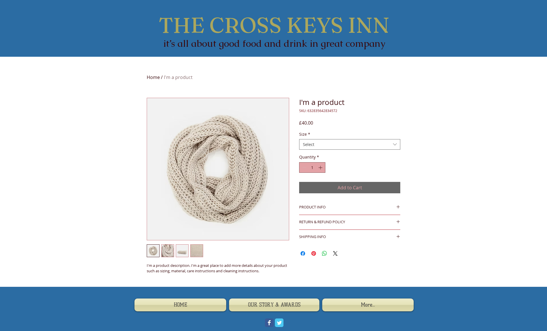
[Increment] (320, 167)
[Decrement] (303, 167)
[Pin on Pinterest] (313, 253)
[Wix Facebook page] (269, 322)
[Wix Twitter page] (279, 322)
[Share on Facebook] (302, 253)
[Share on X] (335, 253)
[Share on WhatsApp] (324, 253)
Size (304, 134)
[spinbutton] (312, 167)
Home (153, 77)
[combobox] (349, 144)
